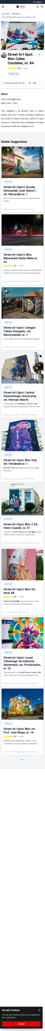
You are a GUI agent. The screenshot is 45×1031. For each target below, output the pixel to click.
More (22, 760)
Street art (15, 14)
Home (7, 14)
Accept (21, 1024)
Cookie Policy (11, 1017)
